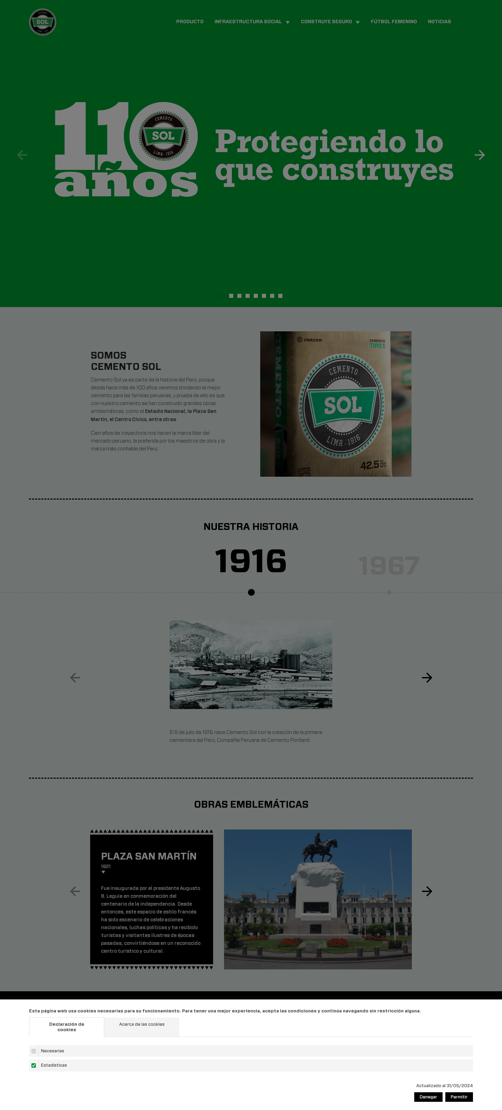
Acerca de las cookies (142, 1024)
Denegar (428, 1097)
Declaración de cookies (66, 1027)
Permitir (459, 1097)
